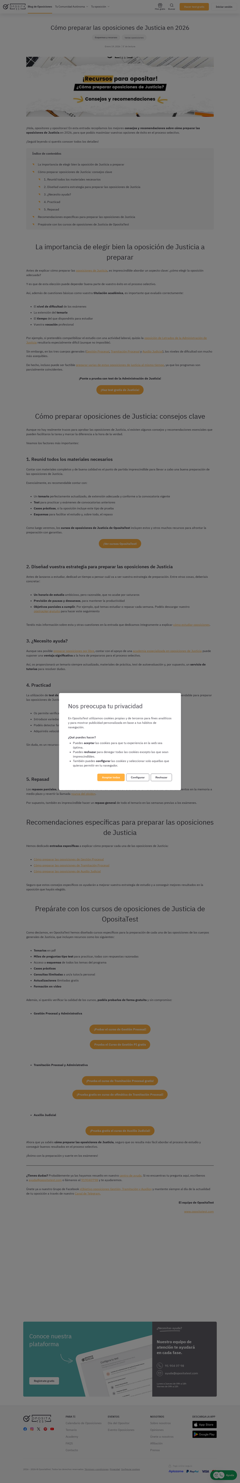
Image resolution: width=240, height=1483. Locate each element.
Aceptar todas (111, 777)
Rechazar (161, 777)
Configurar (138, 777)
